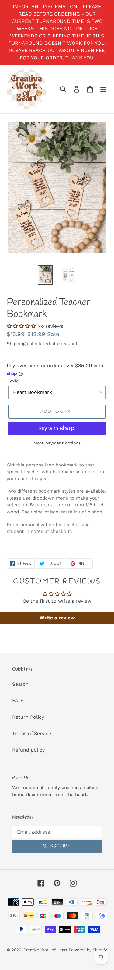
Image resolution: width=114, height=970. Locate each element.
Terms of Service (31, 733)
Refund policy (28, 750)
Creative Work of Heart (45, 949)
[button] (21, 326)
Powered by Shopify (88, 949)
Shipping (16, 343)
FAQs (18, 700)
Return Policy (28, 717)
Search (20, 684)
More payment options (57, 443)
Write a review (57, 618)
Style (13, 380)
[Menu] (103, 89)
